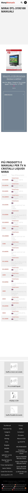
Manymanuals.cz (20, 488)
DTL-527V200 (5, 204)
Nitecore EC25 (21, 438)
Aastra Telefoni (6, 468)
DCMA (21, 429)
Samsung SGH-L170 (6, 475)
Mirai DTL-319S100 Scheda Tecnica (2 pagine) (14, 77)
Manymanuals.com (8, 485)
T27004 (4, 243)
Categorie (7, 432)
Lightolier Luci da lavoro (7, 456)
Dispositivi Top (7, 429)
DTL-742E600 (5, 318)
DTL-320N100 (5, 269)
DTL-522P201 (5, 191)
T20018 (4, 313)
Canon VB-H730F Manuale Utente (21, 467)
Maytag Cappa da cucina (7, 461)
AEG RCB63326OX (21, 447)
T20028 (4, 228)
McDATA (6, 448)
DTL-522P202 (5, 282)
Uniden (7, 452)
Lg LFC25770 (21, 442)
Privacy (21, 425)
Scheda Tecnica (15, 178)
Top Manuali (7, 425)
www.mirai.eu (8, 94)
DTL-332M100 (5, 196)
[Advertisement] (14, 29)
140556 (4, 291)
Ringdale (6, 445)
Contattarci (20, 432)
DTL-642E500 (5, 251)
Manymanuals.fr (9, 486)
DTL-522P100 (5, 185)
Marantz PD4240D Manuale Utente (21, 457)
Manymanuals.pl (8, 488)
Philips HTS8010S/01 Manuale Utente (21, 462)
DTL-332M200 (5, 235)
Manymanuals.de (21, 485)
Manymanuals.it (20, 486)
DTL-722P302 (5, 261)
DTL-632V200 (5, 179)
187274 (4, 298)
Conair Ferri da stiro (7, 471)
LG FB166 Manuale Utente (21, 472)
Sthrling (6, 438)
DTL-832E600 (5, 214)
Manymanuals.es (7, 490)
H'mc (6, 442)
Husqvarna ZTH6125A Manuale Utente (21, 451)
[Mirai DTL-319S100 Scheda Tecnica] (14, 61)
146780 (4, 275)
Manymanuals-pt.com (20, 490)
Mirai (9, 82)
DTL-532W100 (5, 222)
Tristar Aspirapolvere (7, 465)
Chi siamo (21, 435)
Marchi (7, 435)
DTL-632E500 (5, 305)
